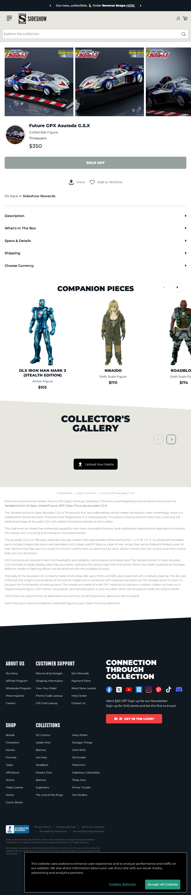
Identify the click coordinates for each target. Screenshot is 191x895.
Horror (10, 795)
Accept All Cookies (163, 884)
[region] (105, 872)
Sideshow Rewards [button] (39, 196)
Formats (11, 757)
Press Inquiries (15, 695)
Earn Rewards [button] (80, 673)
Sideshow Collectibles (86, 772)
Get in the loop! (139, 719)
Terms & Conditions (93, 826)
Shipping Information (49, 680)
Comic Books (14, 802)
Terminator (79, 757)
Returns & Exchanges (49, 673)
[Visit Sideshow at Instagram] (149, 689)
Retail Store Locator (84, 688)
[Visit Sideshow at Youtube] (129, 689)
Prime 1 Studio (81, 787)
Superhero (42, 787)
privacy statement (88, 851)
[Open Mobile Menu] (9, 18)
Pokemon (78, 764)
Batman (41, 750)
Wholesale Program (18, 688)
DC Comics (43, 735)
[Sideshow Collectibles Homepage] (33, 18)
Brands (10, 735)
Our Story (12, 673)
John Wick (79, 750)
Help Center (79, 695)
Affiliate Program (17, 680)
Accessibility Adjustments (88, 831)
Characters (12, 742)
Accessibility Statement (53, 831)
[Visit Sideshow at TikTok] (168, 689)
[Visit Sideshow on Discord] (178, 689)
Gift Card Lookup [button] (46, 703)
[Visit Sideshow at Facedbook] (109, 689)
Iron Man (41, 757)
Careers (10, 703)
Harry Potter (80, 735)
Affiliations (12, 772)
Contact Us (78, 703)
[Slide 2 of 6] (109, 81)
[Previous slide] (50, 5)
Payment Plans (81, 680)
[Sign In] (178, 19)
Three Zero (79, 780)
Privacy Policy (42, 826)
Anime (10, 780)
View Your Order (46, 688)
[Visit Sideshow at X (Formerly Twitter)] (119, 689)
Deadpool (42, 764)
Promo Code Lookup (49, 695)
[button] (106, 182)
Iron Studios (79, 795)
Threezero (38, 138)
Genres (10, 750)
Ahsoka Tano (44, 772)
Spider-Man (43, 742)
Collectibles (64, 493)
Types (9, 764)
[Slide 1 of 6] (39, 81)
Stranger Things (82, 742)
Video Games (14, 787)
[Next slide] (140, 5)
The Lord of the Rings (49, 795)
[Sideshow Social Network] (139, 689)
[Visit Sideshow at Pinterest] (159, 689)
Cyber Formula (86, 493)
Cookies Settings (66, 826)
